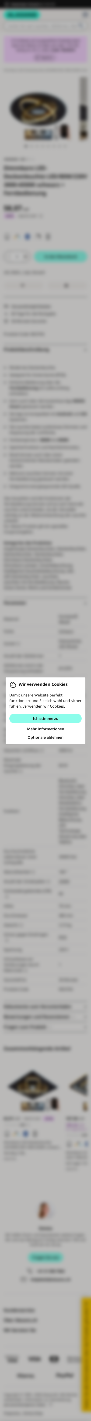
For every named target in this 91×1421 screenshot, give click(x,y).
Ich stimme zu (45, 718)
